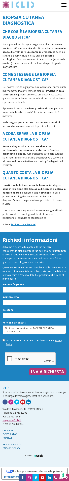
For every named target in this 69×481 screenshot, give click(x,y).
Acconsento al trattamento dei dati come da (34, 342)
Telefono (8, 309)
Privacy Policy (12, 444)
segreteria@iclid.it (12, 420)
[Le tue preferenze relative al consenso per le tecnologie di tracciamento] (63, 475)
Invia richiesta (47, 371)
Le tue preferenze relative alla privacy (38, 471)
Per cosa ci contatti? (15, 322)
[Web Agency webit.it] (38, 455)
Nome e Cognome (13, 284)
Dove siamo (10, 434)
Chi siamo (9, 430)
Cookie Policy (11, 448)
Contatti (8, 438)
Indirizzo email (11, 297)
